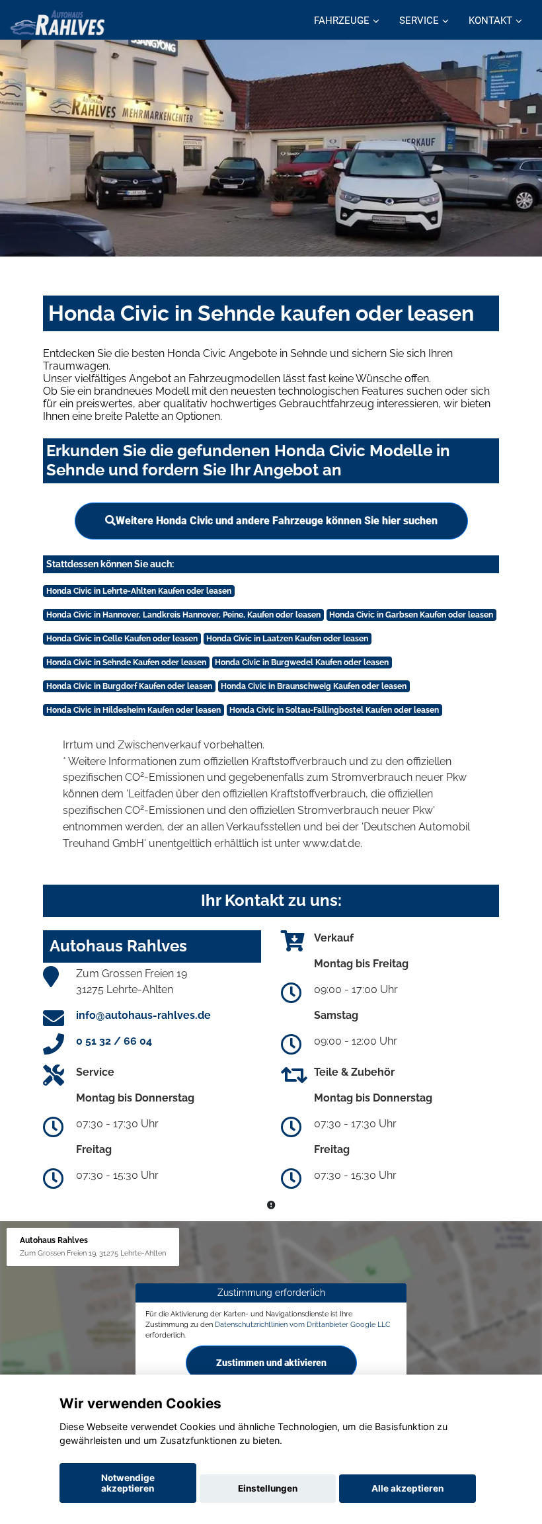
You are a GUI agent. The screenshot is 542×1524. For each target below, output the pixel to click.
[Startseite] (57, 21)
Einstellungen (267, 1488)
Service (419, 20)
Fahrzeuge (341, 20)
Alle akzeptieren (407, 1488)
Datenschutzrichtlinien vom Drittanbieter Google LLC (303, 1324)
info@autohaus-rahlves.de (143, 1015)
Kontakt (490, 20)
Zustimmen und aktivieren (271, 1362)
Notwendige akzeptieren (128, 1483)
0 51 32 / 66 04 (114, 1041)
